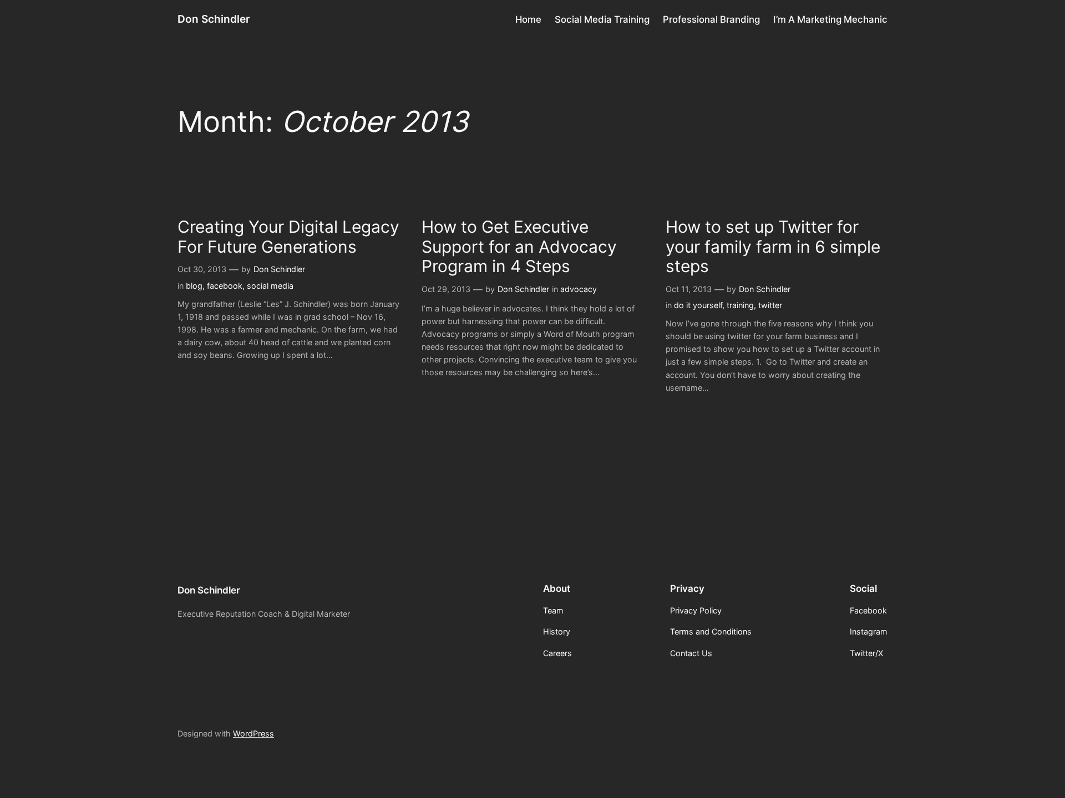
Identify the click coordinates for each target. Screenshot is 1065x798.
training (740, 305)
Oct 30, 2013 (202, 269)
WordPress (253, 733)
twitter (770, 305)
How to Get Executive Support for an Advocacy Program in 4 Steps (519, 246)
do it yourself (698, 305)
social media (270, 285)
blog (194, 285)
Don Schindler (214, 18)
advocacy (578, 289)
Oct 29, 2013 (446, 289)
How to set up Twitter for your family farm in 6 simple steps (773, 246)
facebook (224, 285)
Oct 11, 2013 (689, 289)
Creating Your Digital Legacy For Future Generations (288, 237)
